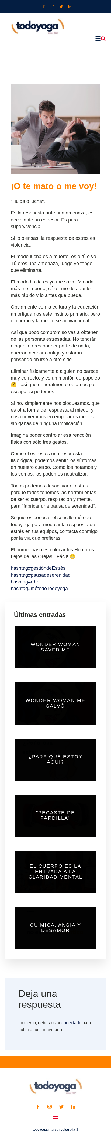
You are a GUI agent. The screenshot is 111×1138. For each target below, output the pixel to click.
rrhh (25, 582)
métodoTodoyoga (39, 588)
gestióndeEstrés (38, 568)
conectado (71, 1022)
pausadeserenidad (41, 575)
